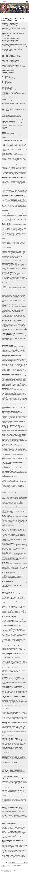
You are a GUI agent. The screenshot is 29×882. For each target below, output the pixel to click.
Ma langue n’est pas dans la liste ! (8, 45)
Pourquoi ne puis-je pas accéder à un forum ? (10, 61)
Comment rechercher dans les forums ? (9, 114)
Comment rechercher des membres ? (9, 117)
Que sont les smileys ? (6, 76)
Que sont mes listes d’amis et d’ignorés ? (9, 108)
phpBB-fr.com (9, 871)
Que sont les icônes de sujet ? (7, 83)
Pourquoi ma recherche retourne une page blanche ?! (12, 116)
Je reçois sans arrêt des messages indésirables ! (11, 102)
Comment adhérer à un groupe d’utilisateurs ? (10, 90)
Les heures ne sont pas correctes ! (8, 43)
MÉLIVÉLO (8, 7)
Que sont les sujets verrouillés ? (8, 82)
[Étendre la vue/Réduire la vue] (27, 2)
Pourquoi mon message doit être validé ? (9, 69)
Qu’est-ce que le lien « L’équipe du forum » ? (10, 97)
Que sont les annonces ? (6, 80)
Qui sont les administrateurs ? (7, 87)
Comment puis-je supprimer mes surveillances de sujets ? (13, 125)
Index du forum (4, 14)
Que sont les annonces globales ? (8, 78)
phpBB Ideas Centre (9, 835)
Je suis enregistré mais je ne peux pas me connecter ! (12, 32)
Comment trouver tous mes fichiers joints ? (10, 130)
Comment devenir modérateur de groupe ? (10, 92)
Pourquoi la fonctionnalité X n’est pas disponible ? (11, 134)
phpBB (8, 869)
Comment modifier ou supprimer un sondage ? (11, 60)
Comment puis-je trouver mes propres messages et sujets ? (13, 119)
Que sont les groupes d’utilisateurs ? (9, 89)
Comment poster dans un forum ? (8, 54)
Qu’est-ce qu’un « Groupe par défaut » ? (9, 95)
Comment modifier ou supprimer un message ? (11, 55)
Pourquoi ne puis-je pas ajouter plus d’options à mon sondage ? (14, 59)
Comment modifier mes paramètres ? (9, 41)
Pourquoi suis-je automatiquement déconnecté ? (11, 27)
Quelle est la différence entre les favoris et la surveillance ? (13, 122)
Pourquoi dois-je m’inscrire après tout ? (9, 25)
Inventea (14, 870)
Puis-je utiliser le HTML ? (6, 75)
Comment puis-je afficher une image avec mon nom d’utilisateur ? (14, 46)
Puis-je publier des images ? (7, 77)
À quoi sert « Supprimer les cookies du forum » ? (11, 38)
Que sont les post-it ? (6, 81)
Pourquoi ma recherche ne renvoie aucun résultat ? (11, 115)
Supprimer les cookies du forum (14, 865)
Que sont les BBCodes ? (6, 73)
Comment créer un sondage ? (7, 57)
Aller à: (6, 862)
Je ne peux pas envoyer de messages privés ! (10, 100)
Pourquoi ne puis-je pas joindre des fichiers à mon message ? (13, 62)
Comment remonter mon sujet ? (8, 70)
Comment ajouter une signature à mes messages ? (11, 56)
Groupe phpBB (15, 826)
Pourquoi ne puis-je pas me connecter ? (9, 24)
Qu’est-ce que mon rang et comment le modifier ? (11, 48)
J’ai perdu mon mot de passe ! (7, 30)
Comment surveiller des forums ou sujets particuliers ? (12, 123)
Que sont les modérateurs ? (7, 88)
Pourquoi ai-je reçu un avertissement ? (9, 64)
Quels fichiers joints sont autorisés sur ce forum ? (11, 128)
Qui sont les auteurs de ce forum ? (8, 133)
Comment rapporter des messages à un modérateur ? (12, 65)
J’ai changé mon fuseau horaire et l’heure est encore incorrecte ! (14, 44)
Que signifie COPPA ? (6, 35)
